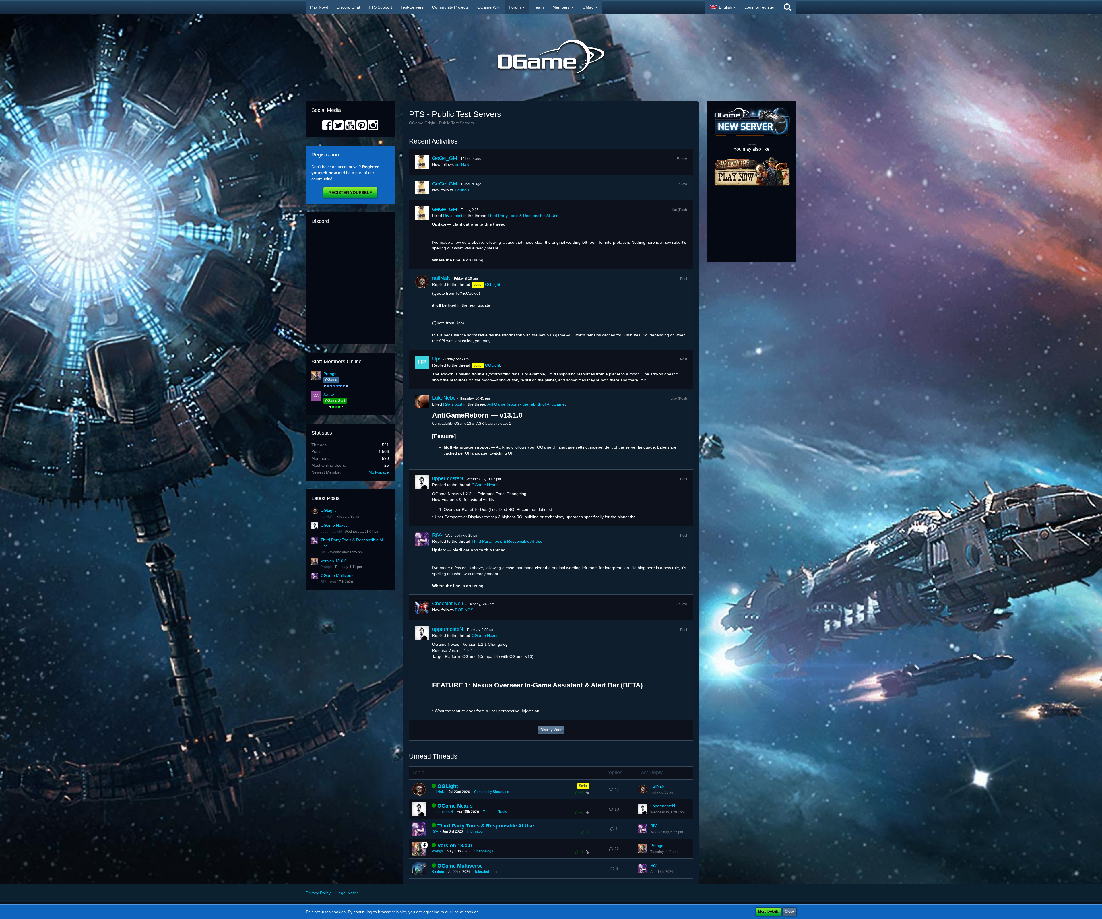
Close (789, 912)
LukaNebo (444, 398)
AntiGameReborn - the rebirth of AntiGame (526, 404)
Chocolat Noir (447, 603)
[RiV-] (422, 560)
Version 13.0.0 (334, 561)
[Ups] (422, 369)
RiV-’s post (452, 215)
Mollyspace (378, 472)
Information (475, 831)
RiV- (324, 552)
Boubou (462, 190)
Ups (436, 359)
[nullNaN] (422, 309)
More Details (768, 912)
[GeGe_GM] (422, 162)
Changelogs (483, 851)
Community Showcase (491, 792)
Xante (328, 394)
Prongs (329, 373)
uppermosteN (331, 532)
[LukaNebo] (422, 429)
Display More (551, 730)
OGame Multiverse (338, 575)
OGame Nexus (334, 525)
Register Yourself (350, 192)
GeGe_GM (444, 158)
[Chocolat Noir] (422, 607)
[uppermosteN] (422, 497)
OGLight (328, 510)
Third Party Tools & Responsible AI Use (523, 215)
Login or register (759, 7)
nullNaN (327, 517)
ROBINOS (464, 610)
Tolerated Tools (495, 812)
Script (583, 786)
